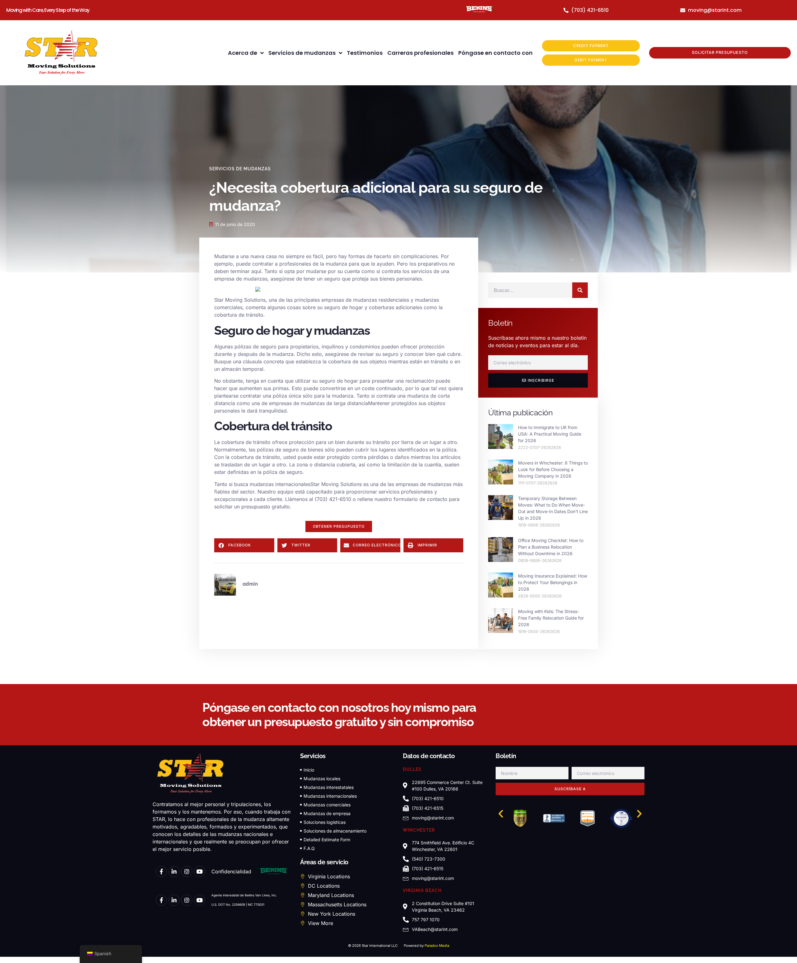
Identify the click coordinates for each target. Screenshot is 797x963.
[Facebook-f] (161, 871)
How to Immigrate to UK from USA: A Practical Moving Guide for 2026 (549, 434)
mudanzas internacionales (280, 484)
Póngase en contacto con (495, 53)
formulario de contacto (420, 499)
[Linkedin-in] (174, 871)
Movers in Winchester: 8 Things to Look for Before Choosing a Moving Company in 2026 (553, 469)
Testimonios (365, 53)
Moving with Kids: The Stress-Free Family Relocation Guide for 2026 (551, 618)
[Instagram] (186, 871)
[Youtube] (199, 871)
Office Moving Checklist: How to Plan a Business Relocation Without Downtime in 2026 (550, 547)
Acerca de (242, 53)
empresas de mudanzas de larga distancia (318, 403)
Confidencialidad (231, 871)
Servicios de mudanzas (302, 53)
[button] (338, 526)
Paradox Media (437, 945)
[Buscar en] (580, 290)
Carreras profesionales (420, 53)
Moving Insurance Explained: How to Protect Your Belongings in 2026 (552, 582)
